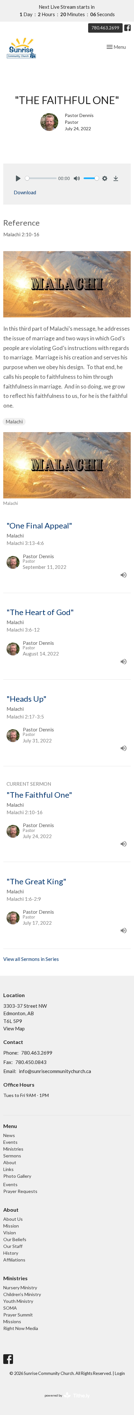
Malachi (14, 421)
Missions (12, 1321)
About (9, 1162)
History (10, 1253)
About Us (13, 1219)
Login (120, 1373)
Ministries (13, 1149)
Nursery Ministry (20, 1287)
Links (8, 1169)
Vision (9, 1232)
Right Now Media (20, 1328)
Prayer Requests (20, 1191)
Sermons (12, 1155)
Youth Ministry (18, 1301)
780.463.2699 (105, 27)
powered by (64, 1401)
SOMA (10, 1308)
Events (10, 1142)
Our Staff (12, 1246)
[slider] (41, 178)
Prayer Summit (18, 1314)
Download (25, 192)
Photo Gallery (17, 1176)
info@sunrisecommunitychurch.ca (55, 1071)
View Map (14, 1028)
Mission (11, 1226)
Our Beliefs (14, 1239)
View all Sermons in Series (31, 959)
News (9, 1135)
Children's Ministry (22, 1294)
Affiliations (14, 1259)
